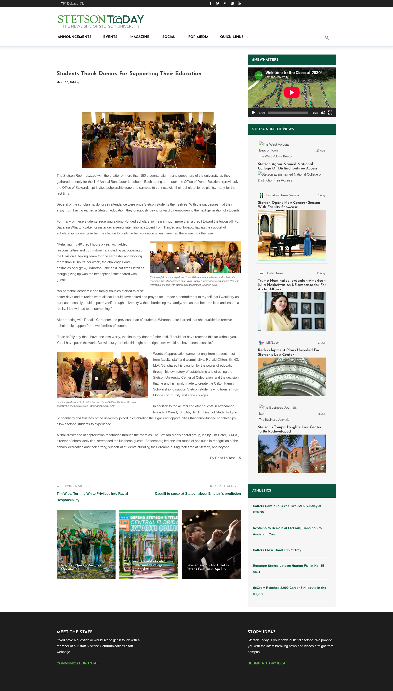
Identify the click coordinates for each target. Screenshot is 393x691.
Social (168, 37)
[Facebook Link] (211, 3)
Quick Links (232, 37)
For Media (197, 37)
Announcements (74, 37)
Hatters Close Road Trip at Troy (277, 550)
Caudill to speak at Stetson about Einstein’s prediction (198, 493)
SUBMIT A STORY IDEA (266, 663)
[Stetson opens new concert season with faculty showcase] (292, 225)
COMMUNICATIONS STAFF (79, 663)
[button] (333, 38)
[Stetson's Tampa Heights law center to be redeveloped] (292, 437)
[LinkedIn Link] (232, 3)
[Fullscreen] (330, 112)
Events (110, 37)
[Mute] (323, 112)
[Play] (253, 112)
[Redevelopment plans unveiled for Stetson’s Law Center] (292, 366)
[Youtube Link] (239, 3)
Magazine (139, 37)
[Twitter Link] (217, 3)
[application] (292, 92)
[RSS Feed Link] (225, 3)
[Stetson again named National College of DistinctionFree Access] (292, 161)
